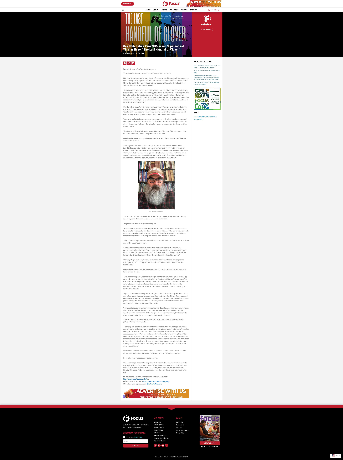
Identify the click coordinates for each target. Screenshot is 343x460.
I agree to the (134, 437)
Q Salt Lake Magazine (154, 384)
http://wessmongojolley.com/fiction (135, 379)
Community (174, 10)
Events (164, 10)
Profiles (193, 10)
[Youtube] (162, 445)
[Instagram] (215, 10)
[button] (208, 10)
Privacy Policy (138, 437)
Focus (148, 10)
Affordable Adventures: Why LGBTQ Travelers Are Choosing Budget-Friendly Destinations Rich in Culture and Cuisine (206, 77)
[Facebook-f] (211, 10)
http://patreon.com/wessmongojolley (156, 381)
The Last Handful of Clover (203, 117)
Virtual (156, 10)
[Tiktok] (218, 10)
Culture (184, 10)
